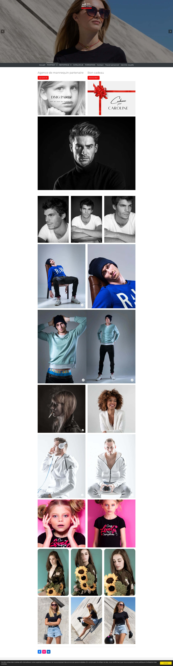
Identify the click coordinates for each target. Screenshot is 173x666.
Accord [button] (166, 663)
